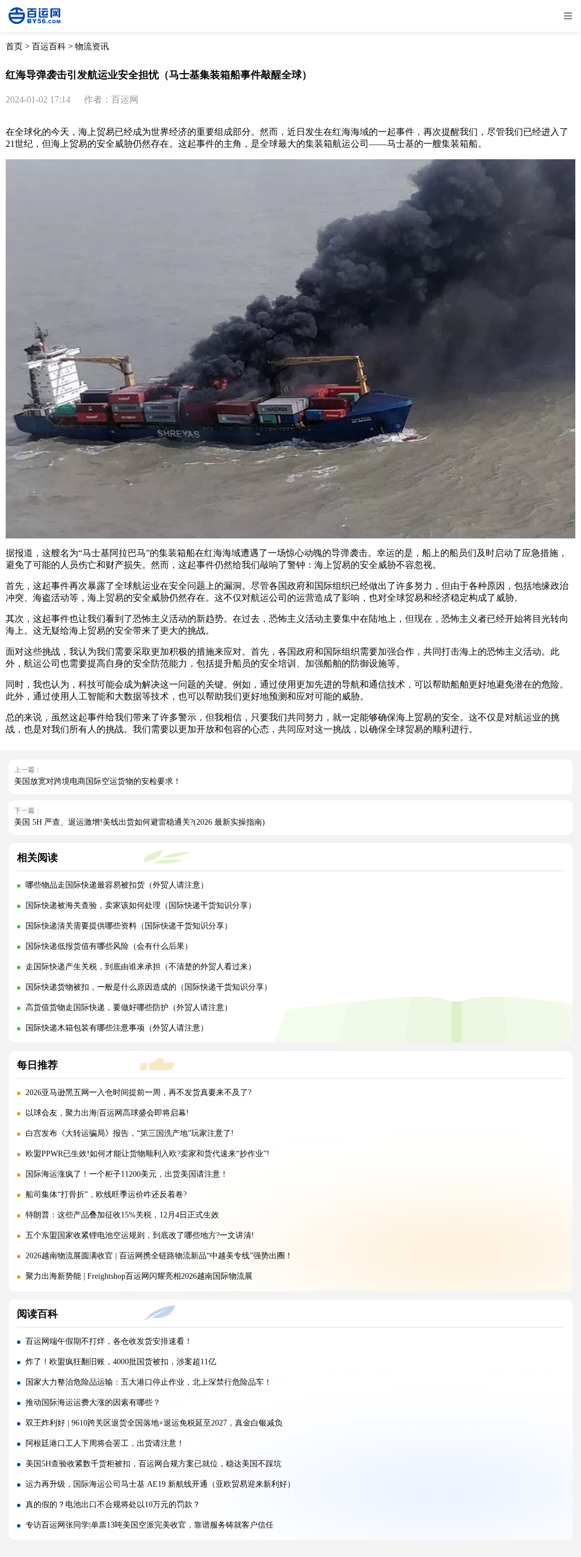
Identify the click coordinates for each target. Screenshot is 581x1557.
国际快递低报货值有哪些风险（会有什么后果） (109, 946)
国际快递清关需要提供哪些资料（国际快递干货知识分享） (129, 926)
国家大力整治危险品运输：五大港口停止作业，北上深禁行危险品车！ (149, 1382)
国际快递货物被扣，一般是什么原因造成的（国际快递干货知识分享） (149, 987)
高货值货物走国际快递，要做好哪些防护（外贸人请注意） (129, 1007)
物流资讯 (92, 46)
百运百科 (49, 46)
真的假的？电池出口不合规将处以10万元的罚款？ (113, 1504)
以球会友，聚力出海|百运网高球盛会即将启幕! (107, 1113)
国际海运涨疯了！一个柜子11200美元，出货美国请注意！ (127, 1174)
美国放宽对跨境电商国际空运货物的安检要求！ (97, 781)
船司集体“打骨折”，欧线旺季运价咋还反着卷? (106, 1194)
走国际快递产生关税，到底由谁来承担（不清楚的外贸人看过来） (141, 966)
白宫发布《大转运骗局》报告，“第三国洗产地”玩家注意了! (130, 1133)
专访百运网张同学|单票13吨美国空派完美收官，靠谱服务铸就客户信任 (149, 1525)
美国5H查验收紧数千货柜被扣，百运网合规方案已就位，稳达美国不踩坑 (153, 1464)
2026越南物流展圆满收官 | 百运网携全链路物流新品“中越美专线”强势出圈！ (159, 1255)
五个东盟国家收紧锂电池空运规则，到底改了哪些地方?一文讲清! (140, 1235)
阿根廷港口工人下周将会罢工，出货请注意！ (105, 1443)
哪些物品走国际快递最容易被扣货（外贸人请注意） (117, 885)
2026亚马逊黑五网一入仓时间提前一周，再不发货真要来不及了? (138, 1092)
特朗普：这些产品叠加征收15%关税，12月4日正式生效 (122, 1215)
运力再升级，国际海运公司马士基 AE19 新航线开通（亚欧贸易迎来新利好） (160, 1484)
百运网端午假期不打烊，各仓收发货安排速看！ (109, 1341)
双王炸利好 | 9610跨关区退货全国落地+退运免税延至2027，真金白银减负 (154, 1423)
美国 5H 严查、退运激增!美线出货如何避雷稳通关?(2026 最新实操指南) (139, 822)
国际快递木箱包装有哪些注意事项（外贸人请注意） (117, 1028)
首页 (14, 46)
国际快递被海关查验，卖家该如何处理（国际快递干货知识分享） (141, 905)
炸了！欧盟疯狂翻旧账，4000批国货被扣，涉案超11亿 (121, 1361)
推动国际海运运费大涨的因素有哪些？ (93, 1402)
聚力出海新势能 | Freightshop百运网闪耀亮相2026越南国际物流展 (139, 1276)
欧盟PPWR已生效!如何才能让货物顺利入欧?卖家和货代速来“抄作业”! (148, 1153)
